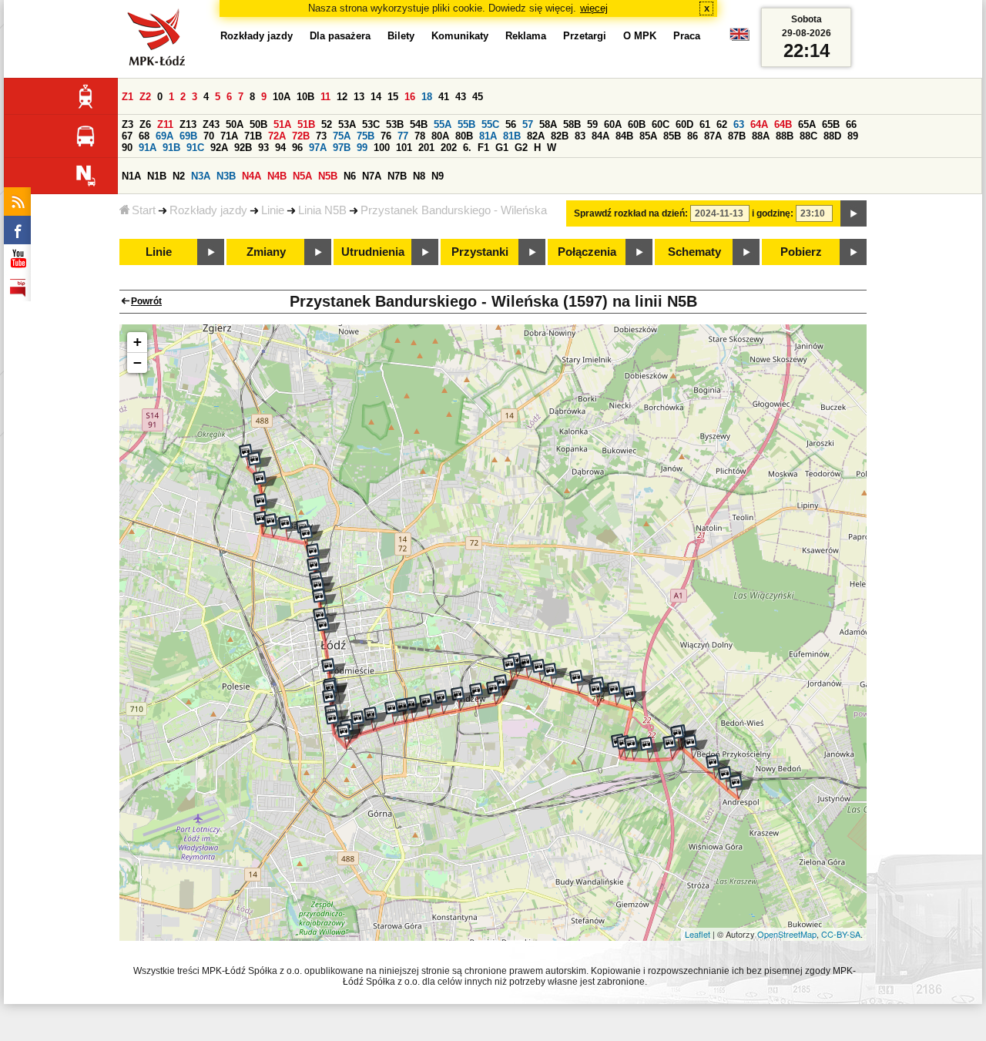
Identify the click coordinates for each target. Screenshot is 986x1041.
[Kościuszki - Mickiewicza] (333, 670)
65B (831, 124)
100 (382, 147)
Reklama (525, 36)
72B (301, 136)
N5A (302, 176)
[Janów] (601, 693)
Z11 (165, 124)
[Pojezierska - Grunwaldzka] (275, 525)
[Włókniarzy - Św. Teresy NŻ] (265, 505)
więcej (594, 8)
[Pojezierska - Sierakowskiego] (290, 527)
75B (365, 136)
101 (404, 147)
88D (832, 136)
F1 (483, 147)
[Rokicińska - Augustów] (555, 675)
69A (164, 136)
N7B (397, 176)
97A (318, 147)
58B (572, 124)
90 (127, 147)
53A (347, 124)
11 (325, 96)
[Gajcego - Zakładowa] (674, 747)
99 (362, 147)
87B (737, 136)
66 (851, 124)
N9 (437, 176)
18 (426, 96)
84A (600, 136)
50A (234, 124)
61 (704, 124)
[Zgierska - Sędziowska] (311, 538)
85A (648, 136)
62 (721, 124)
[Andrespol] (741, 786)
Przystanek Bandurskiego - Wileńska (454, 210)
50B (258, 124)
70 (208, 136)
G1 (501, 147)
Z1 (127, 96)
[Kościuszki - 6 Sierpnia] (328, 629)
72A (277, 136)
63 (738, 124)
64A (759, 124)
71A (229, 136)
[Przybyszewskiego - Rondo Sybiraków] (498, 692)
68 (144, 136)
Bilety (400, 36)
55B (466, 124)
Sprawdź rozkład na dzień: (631, 213)
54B (419, 124)
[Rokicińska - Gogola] (530, 666)
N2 (179, 176)
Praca (686, 36)
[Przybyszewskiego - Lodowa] (481, 695)
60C (660, 124)
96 (297, 147)
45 (477, 96)
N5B (327, 176)
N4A (251, 176)
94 (280, 147)
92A (219, 147)
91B (171, 147)
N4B (277, 176)
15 (392, 96)
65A (807, 124)
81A (488, 136)
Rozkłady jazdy (208, 210)
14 (376, 96)
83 (580, 136)
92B (243, 147)
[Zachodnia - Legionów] (324, 601)
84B (624, 136)
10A (281, 96)
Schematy (694, 252)
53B (395, 124)
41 (443, 96)
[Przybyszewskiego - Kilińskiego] (376, 719)
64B (783, 124)
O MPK (639, 36)
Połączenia (587, 252)
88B (784, 136)
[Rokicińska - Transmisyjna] (619, 693)
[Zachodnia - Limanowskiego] (319, 569)
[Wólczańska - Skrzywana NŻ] (337, 722)
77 (402, 136)
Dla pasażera (340, 36)
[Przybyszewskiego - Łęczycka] (396, 712)
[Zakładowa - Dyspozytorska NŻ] (651, 749)
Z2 (145, 96)
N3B (226, 176)
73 (321, 136)
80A (440, 136)
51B (306, 124)
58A (548, 124)
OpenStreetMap (787, 934)
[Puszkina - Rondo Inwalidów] (514, 669)
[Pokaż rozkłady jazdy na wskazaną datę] (853, 213)
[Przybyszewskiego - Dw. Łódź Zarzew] (463, 699)
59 (592, 124)
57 (527, 124)
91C (195, 147)
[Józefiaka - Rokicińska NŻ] (634, 698)
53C (371, 124)
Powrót (146, 301)
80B (464, 136)
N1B (156, 176)
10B (305, 96)
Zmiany (266, 252)
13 (359, 96)
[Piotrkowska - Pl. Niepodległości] (349, 736)
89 (852, 136)
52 (326, 124)
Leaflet (697, 934)
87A (713, 136)
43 (460, 96)
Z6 (145, 124)
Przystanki (479, 252)
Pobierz (801, 252)
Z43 (211, 124)
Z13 (187, 124)
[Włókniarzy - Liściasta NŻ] (265, 483)
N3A (200, 176)
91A (147, 147)
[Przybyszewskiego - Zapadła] (431, 705)
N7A (371, 176)
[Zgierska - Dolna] (318, 555)
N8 (419, 176)
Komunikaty (459, 36)
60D (684, 124)
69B (188, 136)
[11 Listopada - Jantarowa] (259, 464)
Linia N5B (322, 210)
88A (761, 136)
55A (442, 124)
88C (808, 136)
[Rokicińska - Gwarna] (695, 746)
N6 (350, 176)
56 (510, 124)
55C (490, 124)
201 (426, 147)
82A (536, 136)
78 (419, 136)
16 (409, 96)
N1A (131, 176)
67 (127, 136)
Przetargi (584, 36)
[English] (739, 38)
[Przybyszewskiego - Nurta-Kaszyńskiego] (446, 702)
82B (559, 136)
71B (253, 136)
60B (637, 124)
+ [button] (137, 342)
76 (386, 136)
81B (512, 136)
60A (613, 124)
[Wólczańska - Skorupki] (334, 701)
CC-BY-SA (840, 934)
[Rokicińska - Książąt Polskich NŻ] (581, 682)
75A (341, 136)
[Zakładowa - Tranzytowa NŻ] (636, 748)
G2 (521, 147)
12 (342, 96)
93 (263, 147)
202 (449, 147)
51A (282, 124)
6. (467, 147)
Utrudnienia (372, 252)
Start (144, 210)
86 (692, 136)
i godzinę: (772, 213)
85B (672, 136)
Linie (272, 210)
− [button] (137, 362)
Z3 (127, 124)
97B (341, 147)
